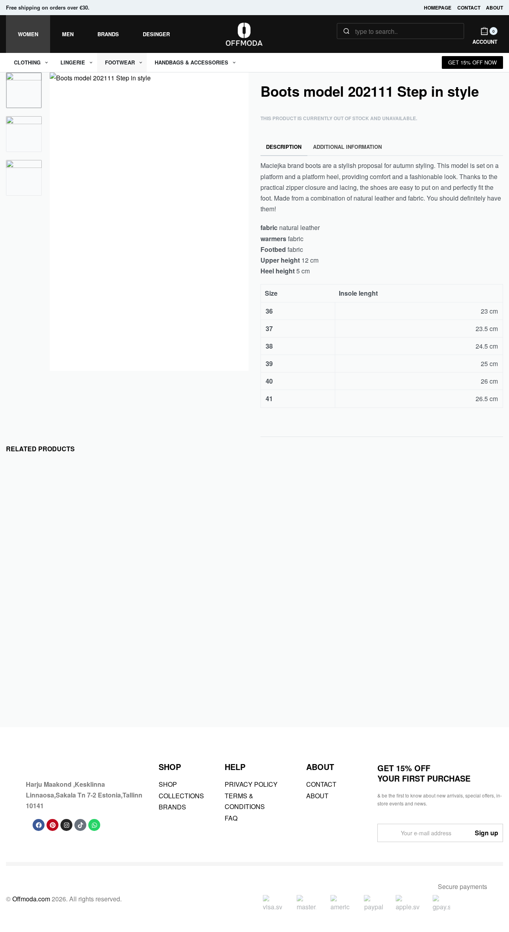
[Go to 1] (24, 90)
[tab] (283, 147)
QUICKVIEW (93, 632)
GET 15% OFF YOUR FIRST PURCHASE (423, 773)
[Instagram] (66, 825)
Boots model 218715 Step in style (315, 686)
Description (283, 146)
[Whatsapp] (94, 825)
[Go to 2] (24, 134)
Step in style (29, 659)
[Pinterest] (52, 825)
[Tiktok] (80, 825)
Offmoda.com (31, 898)
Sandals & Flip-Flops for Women (176, 668)
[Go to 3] (24, 178)
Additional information (347, 146)
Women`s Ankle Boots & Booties (49, 668)
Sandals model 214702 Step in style (187, 686)
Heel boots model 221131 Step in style (58, 686)
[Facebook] (39, 825)
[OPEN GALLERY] (149, 221)
